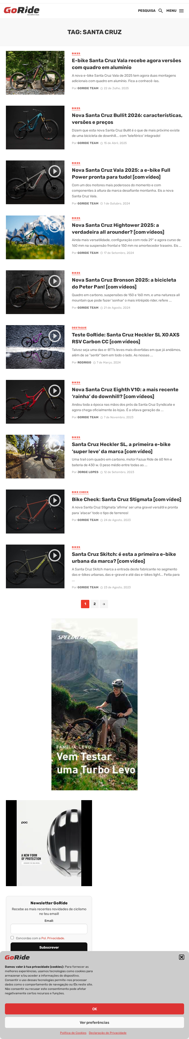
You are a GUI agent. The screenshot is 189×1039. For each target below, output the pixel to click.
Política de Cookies (73, 1033)
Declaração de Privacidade (107, 1033)
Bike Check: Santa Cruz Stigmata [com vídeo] (126, 499)
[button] (181, 957)
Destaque (79, 327)
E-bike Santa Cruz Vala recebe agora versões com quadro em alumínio (126, 64)
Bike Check (80, 492)
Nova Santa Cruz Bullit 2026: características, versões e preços (127, 118)
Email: (49, 921)
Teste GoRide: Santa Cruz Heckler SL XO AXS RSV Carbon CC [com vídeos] (125, 338)
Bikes (76, 53)
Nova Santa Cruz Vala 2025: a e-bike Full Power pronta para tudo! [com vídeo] (121, 173)
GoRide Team (88, 88)
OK (94, 1009)
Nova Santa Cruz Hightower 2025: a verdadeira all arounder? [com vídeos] (118, 228)
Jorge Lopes (88, 472)
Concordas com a (40, 938)
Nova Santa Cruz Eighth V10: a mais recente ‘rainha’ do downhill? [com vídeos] (125, 393)
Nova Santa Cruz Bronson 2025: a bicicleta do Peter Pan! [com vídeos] (124, 283)
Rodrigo (84, 362)
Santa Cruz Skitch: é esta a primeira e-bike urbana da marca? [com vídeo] (124, 557)
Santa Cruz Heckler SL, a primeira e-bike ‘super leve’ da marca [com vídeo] (121, 447)
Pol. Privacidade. (53, 938)
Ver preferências (94, 1022)
